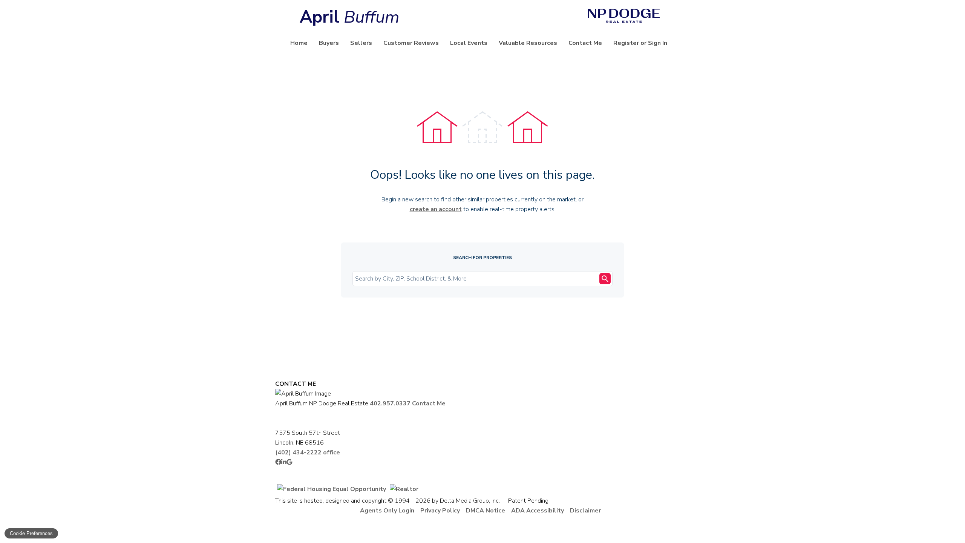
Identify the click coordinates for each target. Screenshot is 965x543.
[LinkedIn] (283, 462)
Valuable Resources (528, 43)
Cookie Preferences (31, 533)
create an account (436, 209)
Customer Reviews (411, 43)
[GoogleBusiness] (289, 462)
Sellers (361, 43)
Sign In (657, 43)
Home (299, 43)
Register (626, 43)
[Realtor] (404, 489)
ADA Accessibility (537, 510)
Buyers (329, 43)
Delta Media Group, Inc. (470, 501)
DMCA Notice (485, 510)
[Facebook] (278, 462)
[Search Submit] (605, 278)
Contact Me (585, 43)
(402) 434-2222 (307, 452)
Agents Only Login (387, 510)
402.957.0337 (390, 403)
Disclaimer (585, 510)
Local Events (468, 43)
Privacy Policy (440, 510)
